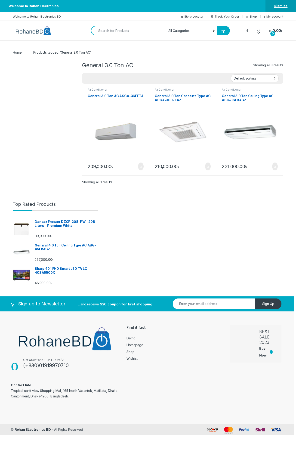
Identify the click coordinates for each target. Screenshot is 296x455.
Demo (130, 338)
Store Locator (194, 16)
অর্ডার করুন (141, 166)
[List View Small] (108, 78)
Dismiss (280, 6)
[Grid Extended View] (95, 78)
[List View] (101, 78)
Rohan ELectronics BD (33, 429)
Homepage (134, 345)
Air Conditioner (97, 89)
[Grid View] (88, 78)
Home (17, 52)
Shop (253, 16)
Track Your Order (227, 16)
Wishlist (132, 358)
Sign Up (268, 304)
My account (274, 16)
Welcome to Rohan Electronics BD (37, 16)
